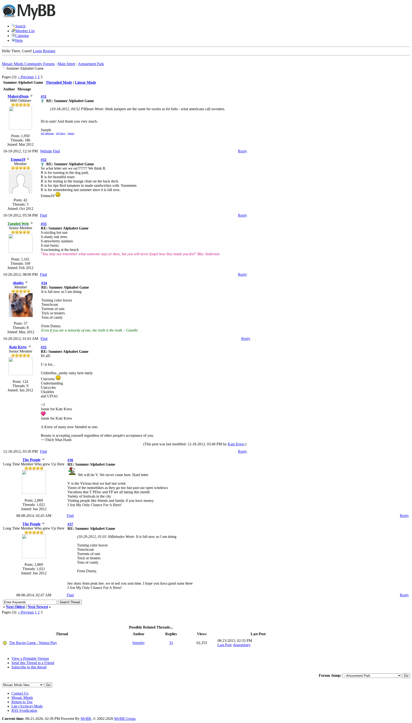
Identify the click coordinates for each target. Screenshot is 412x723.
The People (31, 460)
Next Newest (38, 607)
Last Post (224, 645)
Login (37, 51)
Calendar (22, 36)
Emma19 (18, 159)
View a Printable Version (30, 658)
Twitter (70, 133)
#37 (70, 524)
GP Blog (60, 133)
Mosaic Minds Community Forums (28, 64)
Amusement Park (91, 64)
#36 (70, 460)
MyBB (86, 719)
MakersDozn (18, 96)
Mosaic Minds (22, 698)
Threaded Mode (59, 82)
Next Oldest (15, 607)
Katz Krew (18, 347)
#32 (43, 160)
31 (171, 643)
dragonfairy (242, 645)
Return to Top (21, 702)
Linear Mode (85, 82)
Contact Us (19, 693)
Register (49, 51)
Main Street (66, 64)
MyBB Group (124, 719)
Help (19, 40)
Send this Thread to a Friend (32, 663)
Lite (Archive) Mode (27, 706)
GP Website (47, 133)
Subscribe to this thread (28, 667)
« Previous (26, 77)
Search (20, 26)
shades (18, 283)
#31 (43, 96)
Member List (25, 31)
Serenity (138, 643)
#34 (44, 283)
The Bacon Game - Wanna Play (33, 643)
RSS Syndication (24, 710)
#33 (43, 224)
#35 (43, 347)
